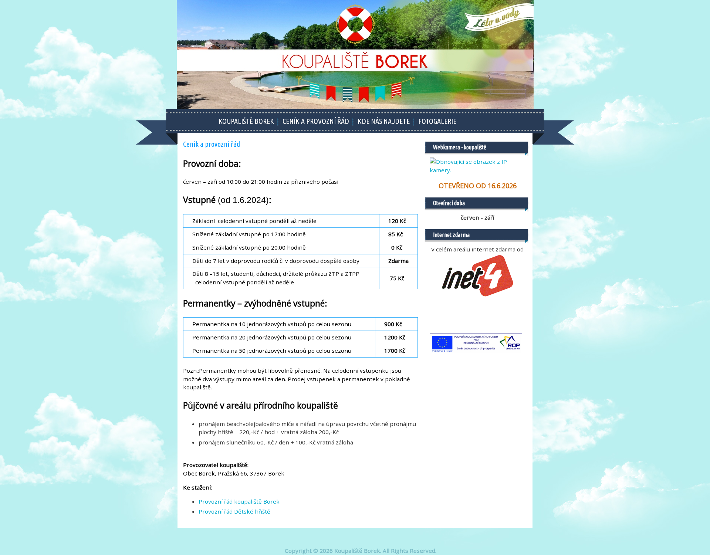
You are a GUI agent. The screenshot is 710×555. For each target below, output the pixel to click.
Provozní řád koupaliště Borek (239, 501)
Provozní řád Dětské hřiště (234, 511)
